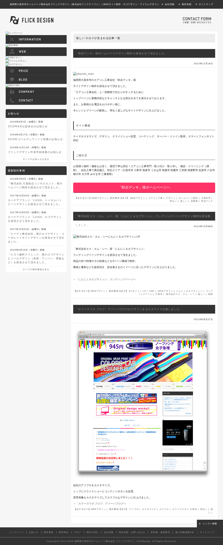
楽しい (184, 201)
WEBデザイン (99, 198)
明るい (173, 201)
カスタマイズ (149, 509)
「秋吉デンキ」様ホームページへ (144, 187)
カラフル (164, 509)
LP (144, 291)
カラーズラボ (179, 509)
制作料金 (63, 532)
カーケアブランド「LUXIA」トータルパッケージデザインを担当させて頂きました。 (35, 202)
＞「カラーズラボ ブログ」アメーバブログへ (99, 503)
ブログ (77, 532)
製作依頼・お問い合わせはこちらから (197, 20)
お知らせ (33, 532)
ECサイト (134, 291)
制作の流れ (92, 532)
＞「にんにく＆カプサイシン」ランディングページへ (104, 279)
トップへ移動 (210, 523)
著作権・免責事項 (160, 532)
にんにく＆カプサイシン (189, 291)
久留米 (159, 294)
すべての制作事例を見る (36, 269)
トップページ (16, 532)
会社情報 (169, 4)
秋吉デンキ (207, 201)
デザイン (171, 198)
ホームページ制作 (188, 198)
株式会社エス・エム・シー (180, 294)
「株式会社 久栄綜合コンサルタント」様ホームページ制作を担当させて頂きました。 (35, 185)
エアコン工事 (156, 198)
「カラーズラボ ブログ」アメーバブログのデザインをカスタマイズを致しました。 (129, 309)
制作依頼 (186, 4)
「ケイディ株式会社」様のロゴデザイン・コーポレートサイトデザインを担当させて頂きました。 (36, 237)
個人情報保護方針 (184, 532)
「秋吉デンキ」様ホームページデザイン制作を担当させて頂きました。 (121, 53)
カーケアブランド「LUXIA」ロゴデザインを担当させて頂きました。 (35, 219)
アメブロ (134, 509)
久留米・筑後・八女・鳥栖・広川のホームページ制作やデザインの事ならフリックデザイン (31, 20)
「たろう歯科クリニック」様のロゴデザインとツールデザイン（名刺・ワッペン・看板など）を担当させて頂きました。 (36, 258)
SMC (152, 291)
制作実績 (48, 532)
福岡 (210, 294)
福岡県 (194, 201)
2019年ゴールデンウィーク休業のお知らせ (35, 139)
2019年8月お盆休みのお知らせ (28, 126)
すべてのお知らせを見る (36, 159)
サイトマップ (206, 4)
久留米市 (206, 198)
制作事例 (115, 198)
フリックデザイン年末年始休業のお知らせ (35, 152)
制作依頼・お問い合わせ (132, 532)
